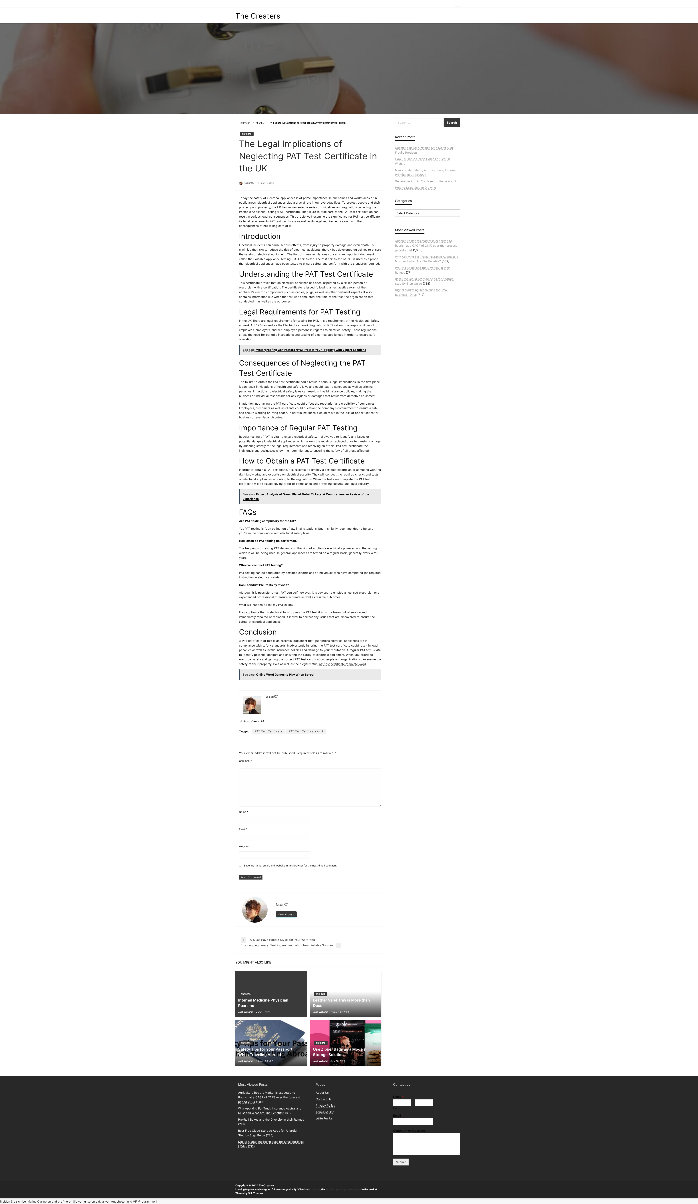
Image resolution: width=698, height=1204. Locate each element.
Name (243, 811)
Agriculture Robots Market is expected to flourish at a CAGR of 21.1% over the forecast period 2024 (426, 245)
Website (243, 846)
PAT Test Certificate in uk (306, 731)
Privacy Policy (325, 1105)
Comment (245, 760)
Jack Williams (245, 1011)
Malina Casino (37, 1201)
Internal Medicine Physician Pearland (263, 1003)
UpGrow (315, 1189)
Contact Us (323, 1099)
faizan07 (249, 182)
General (260, 123)
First (395, 1108)
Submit (401, 1162)
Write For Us (324, 1118)
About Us (322, 1092)
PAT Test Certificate (268, 731)
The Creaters (257, 15)
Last (417, 1108)
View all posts (286, 914)
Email (243, 829)
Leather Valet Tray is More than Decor (341, 1003)
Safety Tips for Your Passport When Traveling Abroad (265, 1052)
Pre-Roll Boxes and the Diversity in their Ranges (271, 1119)
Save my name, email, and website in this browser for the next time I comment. (290, 865)
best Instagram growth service (343, 1189)
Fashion (320, 994)
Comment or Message (409, 1130)
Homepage (244, 123)
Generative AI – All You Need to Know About (425, 181)
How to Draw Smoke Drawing (415, 187)
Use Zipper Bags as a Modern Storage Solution (339, 1052)
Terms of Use (325, 1112)
